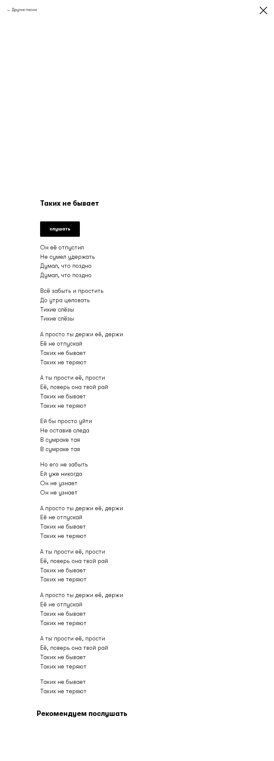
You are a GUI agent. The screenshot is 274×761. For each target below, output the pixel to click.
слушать (60, 228)
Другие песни (24, 9)
